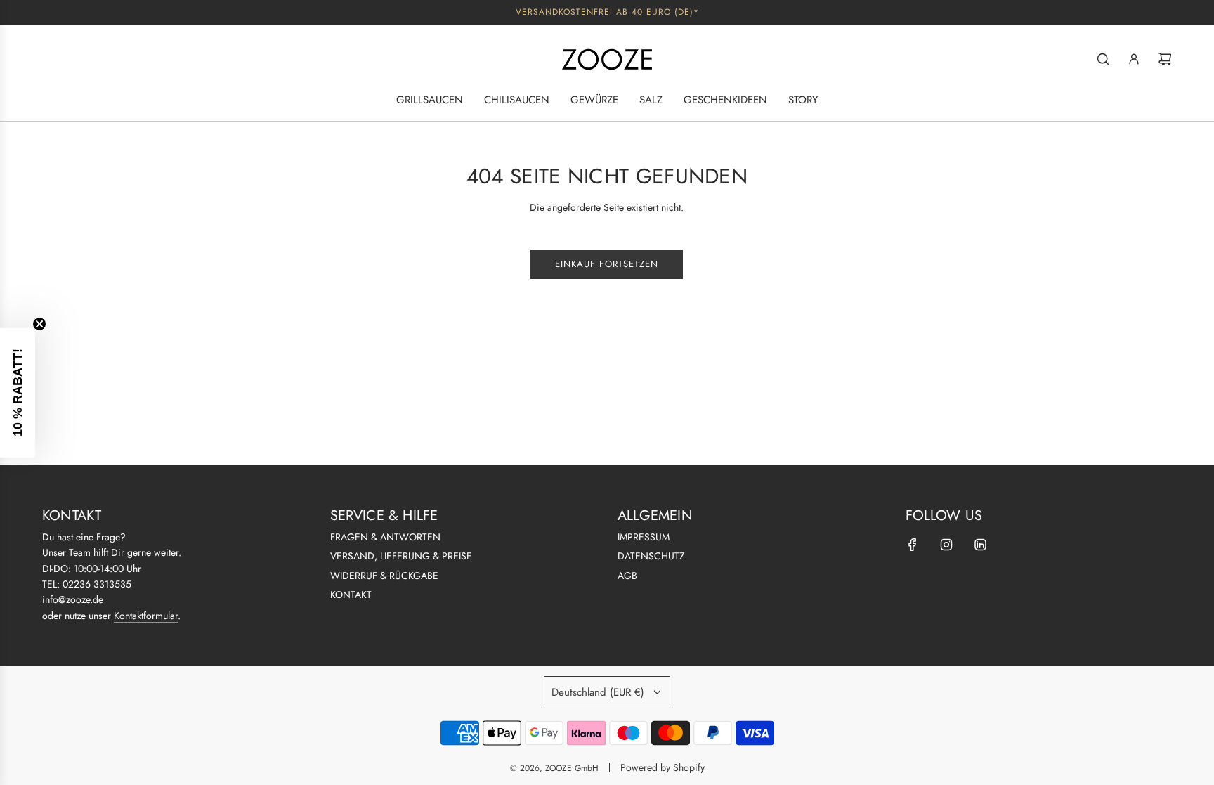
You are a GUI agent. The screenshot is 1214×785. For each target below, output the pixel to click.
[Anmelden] (1133, 59)
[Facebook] (912, 544)
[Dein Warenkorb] (1164, 59)
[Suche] (1103, 59)
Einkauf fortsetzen (606, 264)
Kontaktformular (146, 616)
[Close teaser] (39, 324)
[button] (17, 393)
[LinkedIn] (980, 544)
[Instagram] (946, 544)
